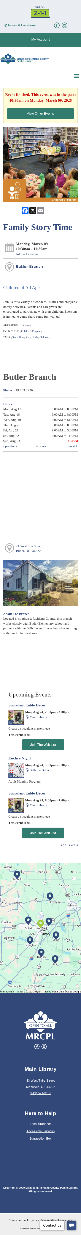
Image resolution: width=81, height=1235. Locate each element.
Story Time (18, 337)
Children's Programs (31, 331)
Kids (35, 337)
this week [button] (40, 446)
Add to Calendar (27, 254)
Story (28, 337)
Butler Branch (29, 266)
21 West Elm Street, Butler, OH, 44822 (29, 548)
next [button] (72, 446)
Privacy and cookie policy (23, 1220)
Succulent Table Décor (27, 705)
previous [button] (10, 446)
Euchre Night (19, 758)
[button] (40, 40)
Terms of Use (51, 992)
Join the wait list (43, 744)
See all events (68, 845)
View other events (40, 113)
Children (25, 325)
